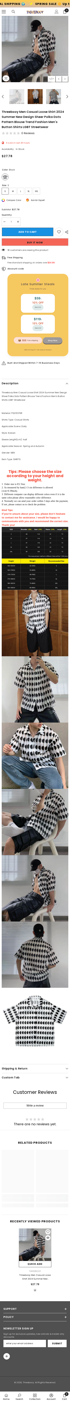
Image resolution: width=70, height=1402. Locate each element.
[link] (18, 1200)
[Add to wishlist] (59, 232)
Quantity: (7, 214)
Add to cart (27, 232)
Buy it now (35, 242)
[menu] (4, 12)
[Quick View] (47, 1237)
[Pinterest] (6, 1356)
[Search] (13, 12)
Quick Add (35, 1264)
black (35, 1290)
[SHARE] (65, 232)
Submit (57, 1343)
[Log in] (56, 12)
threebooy (35, 1271)
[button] (59, 79)
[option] (35, 49)
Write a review (35, 1105)
